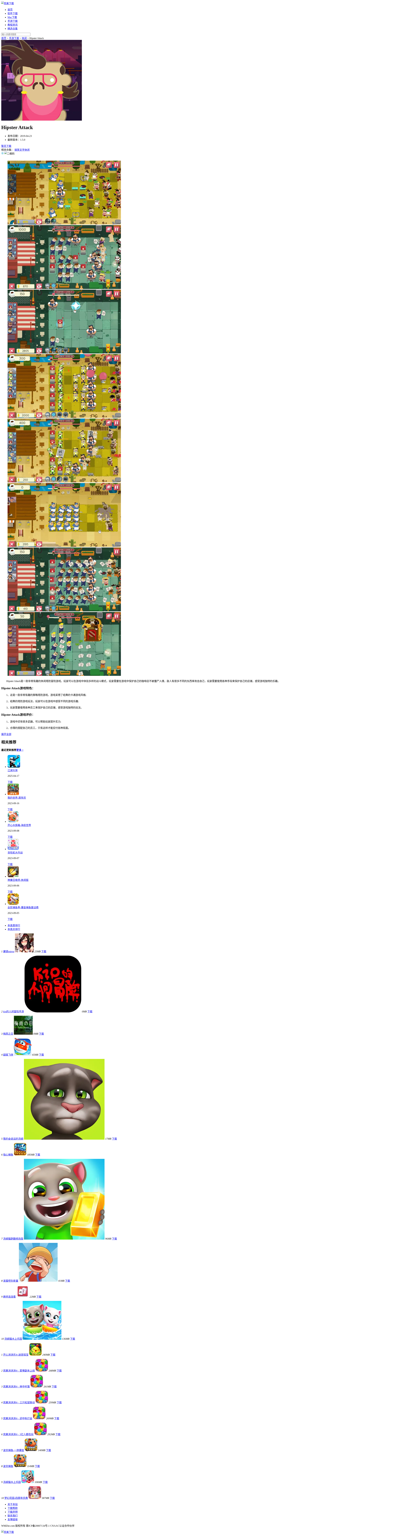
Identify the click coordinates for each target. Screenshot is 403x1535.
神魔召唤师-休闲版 (18, 880)
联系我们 (13, 1515)
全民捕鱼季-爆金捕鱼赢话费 (23, 907)
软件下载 (13, 13)
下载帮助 (13, 1508)
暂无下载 (6, 146)
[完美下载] (7, 3)
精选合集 (13, 28)
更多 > (19, 750)
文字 (22, 150)
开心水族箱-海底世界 (19, 825)
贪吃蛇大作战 (15, 852)
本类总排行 (14, 929)
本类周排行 (14, 925)
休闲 (24, 38)
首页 (10, 9)
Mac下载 (12, 17)
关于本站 (13, 1504)
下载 (10, 782)
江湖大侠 (13, 770)
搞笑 (17, 150)
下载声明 (13, 1512)
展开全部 (6, 734)
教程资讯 (13, 24)
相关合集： (7, 150)
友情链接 (13, 1519)
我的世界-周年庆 (17, 797)
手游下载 (13, 21)
